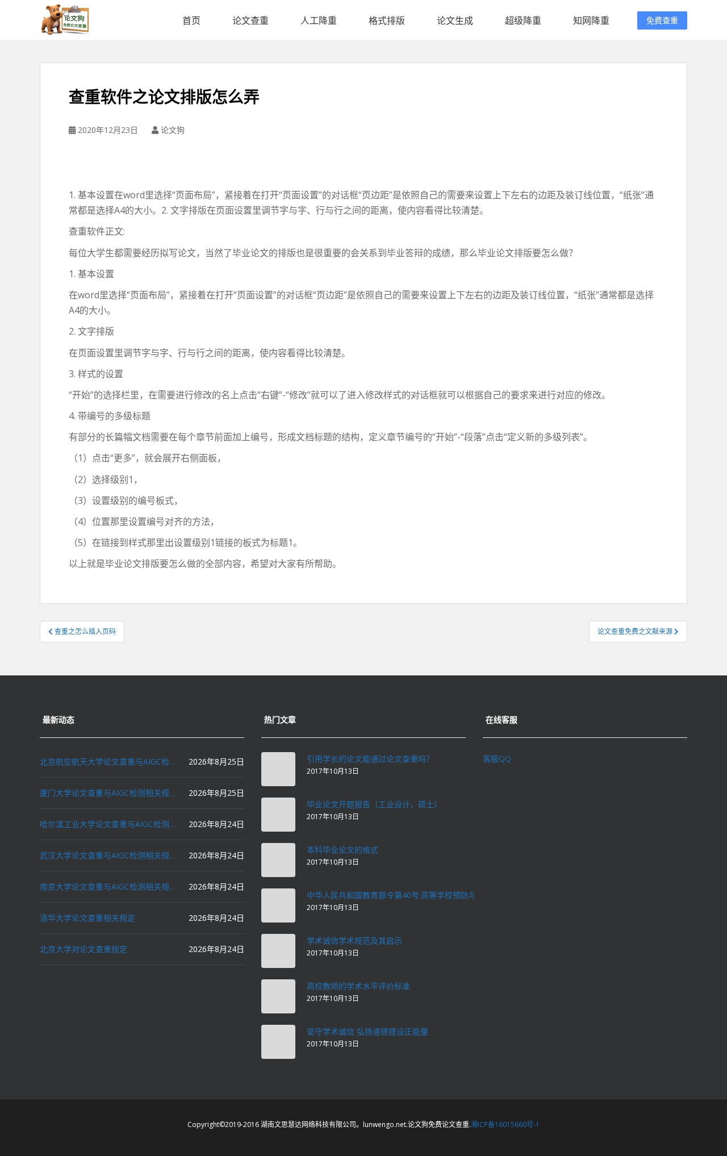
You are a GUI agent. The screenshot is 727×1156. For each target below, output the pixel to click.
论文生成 (455, 20)
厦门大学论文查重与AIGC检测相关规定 (108, 792)
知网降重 (591, 20)
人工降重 (318, 20)
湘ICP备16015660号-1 (505, 1124)
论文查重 (250, 20)
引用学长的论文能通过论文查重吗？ (370, 758)
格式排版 (387, 20)
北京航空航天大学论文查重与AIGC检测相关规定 (108, 761)
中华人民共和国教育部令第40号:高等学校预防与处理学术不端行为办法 (431, 895)
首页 (191, 20)
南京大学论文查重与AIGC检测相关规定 (108, 886)
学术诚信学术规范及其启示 (354, 940)
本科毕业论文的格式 (342, 849)
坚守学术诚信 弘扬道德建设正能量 (367, 1031)
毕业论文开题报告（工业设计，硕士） (374, 804)
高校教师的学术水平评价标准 (358, 985)
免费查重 (662, 20)
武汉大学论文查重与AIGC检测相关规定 (108, 855)
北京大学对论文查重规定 (83, 949)
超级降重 (523, 20)
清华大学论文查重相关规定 (87, 917)
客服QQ (497, 758)
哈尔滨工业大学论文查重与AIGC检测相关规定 (108, 824)
